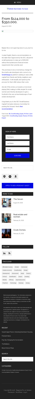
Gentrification (12, 276)
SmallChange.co (7, 75)
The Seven (18, 199)
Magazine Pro (20, 390)
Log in (25, 392)
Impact (4, 118)
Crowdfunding (15, 113)
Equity (21, 113)
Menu (19, 2)
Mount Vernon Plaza (8, 348)
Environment (15, 273)
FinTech (26, 113)
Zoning (27, 283)
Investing (27, 276)
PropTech (5, 283)
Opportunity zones (20, 279)
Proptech (12, 372)
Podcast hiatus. (6, 336)
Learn (30, 113)
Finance (25, 116)
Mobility (5, 279)
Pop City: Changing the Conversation (12, 340)
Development (6, 273)
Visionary (21, 283)
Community (24, 267)
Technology (13, 283)
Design (25, 270)
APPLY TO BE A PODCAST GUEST (17, 185)
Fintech (30, 370)
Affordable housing (7, 267)
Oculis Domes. (19, 230)
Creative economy (7, 270)
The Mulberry (5, 344)
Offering (11, 279)
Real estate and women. (20, 215)
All (9, 113)
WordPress (19, 392)
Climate (17, 267)
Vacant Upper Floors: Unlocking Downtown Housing (17, 332)
